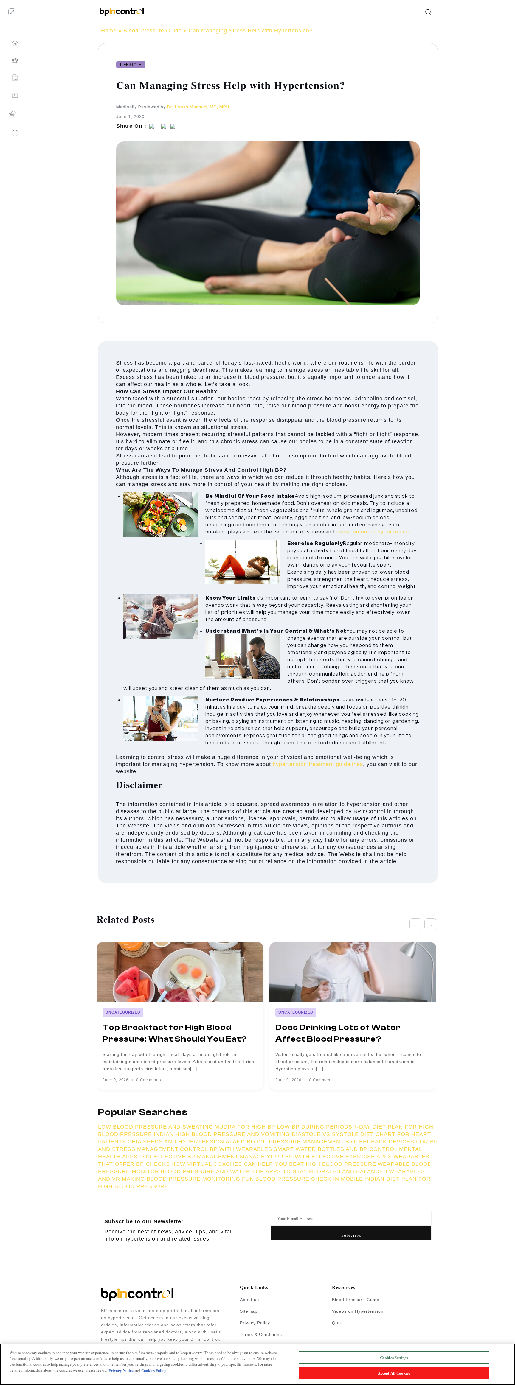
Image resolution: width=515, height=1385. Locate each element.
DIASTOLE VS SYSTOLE (325, 1134)
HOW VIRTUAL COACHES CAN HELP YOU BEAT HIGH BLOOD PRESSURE (273, 1164)
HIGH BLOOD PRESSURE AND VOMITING (233, 1134)
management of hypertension (374, 532)
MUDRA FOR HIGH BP (245, 1127)
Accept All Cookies (394, 1372)
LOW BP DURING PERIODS (314, 1127)
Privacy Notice (121, 1370)
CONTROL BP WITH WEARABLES (226, 1149)
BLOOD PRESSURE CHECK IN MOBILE (309, 1179)
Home (109, 31)
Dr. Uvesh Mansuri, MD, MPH (198, 107)
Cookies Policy (153, 1370)
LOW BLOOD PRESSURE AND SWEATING (155, 1127)
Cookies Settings (394, 1357)
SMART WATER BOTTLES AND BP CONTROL (336, 1149)
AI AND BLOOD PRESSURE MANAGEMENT (285, 1142)
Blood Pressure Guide (152, 31)
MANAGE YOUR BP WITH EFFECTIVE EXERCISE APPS (316, 1157)
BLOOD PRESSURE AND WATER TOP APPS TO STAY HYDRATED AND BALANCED (274, 1171)
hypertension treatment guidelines (318, 764)
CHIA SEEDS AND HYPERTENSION (176, 1142)
